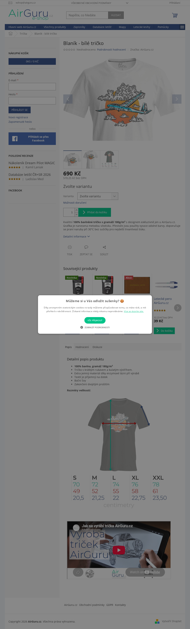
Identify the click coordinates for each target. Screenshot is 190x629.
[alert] (95, 314)
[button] (95, 327)
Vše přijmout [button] (95, 320)
